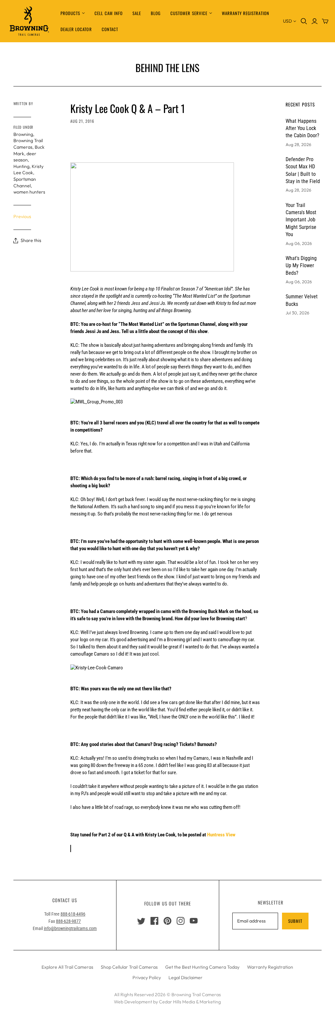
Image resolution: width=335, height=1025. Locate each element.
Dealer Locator (76, 29)
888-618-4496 (73, 914)
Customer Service (188, 13)
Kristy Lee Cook (28, 169)
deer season (24, 157)
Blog (156, 13)
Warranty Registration (245, 13)
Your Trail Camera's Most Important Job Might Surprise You (301, 220)
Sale (136, 13)
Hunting (21, 166)
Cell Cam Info (109, 13)
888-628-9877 (68, 921)
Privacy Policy (146, 977)
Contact (110, 29)
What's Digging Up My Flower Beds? (301, 265)
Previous (22, 216)
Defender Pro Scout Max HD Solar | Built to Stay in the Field (303, 170)
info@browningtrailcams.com (70, 928)
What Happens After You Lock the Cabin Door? (302, 128)
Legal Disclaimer (185, 977)
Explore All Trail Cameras (67, 967)
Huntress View (221, 835)
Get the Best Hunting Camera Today (202, 967)
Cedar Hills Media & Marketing (190, 1002)
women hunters (29, 192)
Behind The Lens (167, 67)
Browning (23, 134)
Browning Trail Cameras (28, 144)
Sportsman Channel (24, 182)
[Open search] (304, 21)
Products (70, 13)
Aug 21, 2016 (82, 121)
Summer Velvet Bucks (302, 300)
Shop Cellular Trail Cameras (129, 967)
